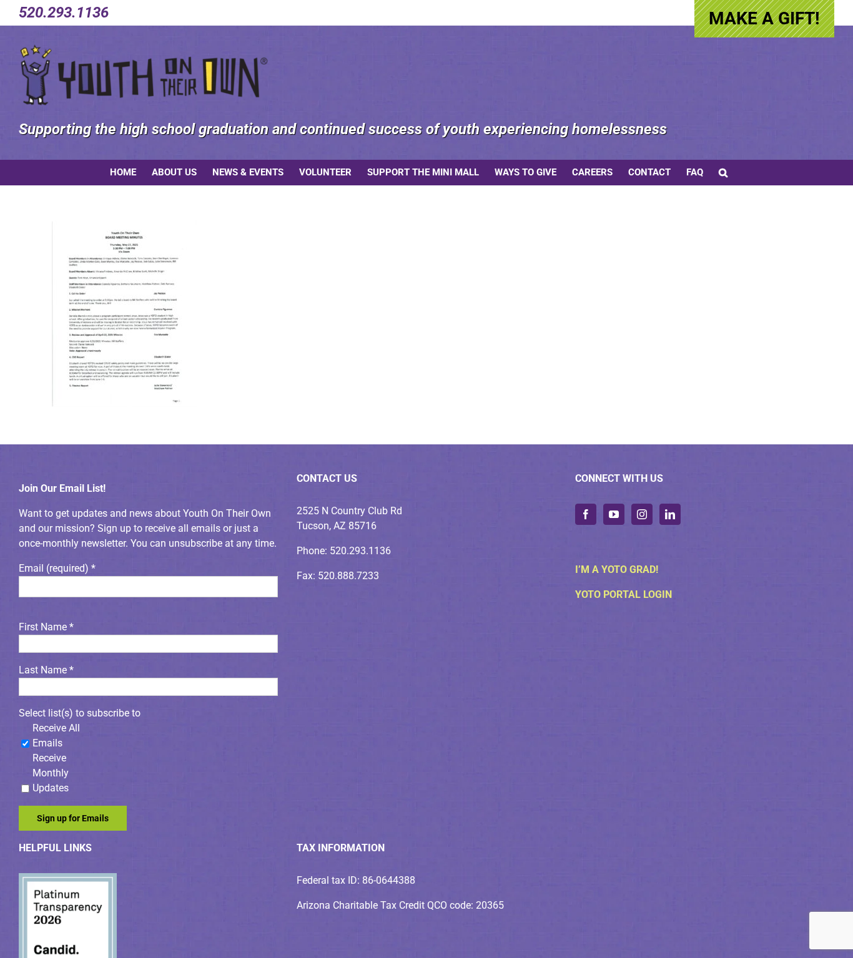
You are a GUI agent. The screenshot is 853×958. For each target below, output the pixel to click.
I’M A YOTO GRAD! (616, 569)
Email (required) (57, 568)
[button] (723, 172)
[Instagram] (642, 514)
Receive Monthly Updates (50, 773)
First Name (46, 627)
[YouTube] (613, 514)
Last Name (46, 670)
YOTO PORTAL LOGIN (623, 594)
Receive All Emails (56, 735)
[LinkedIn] (670, 514)
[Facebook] (585, 514)
